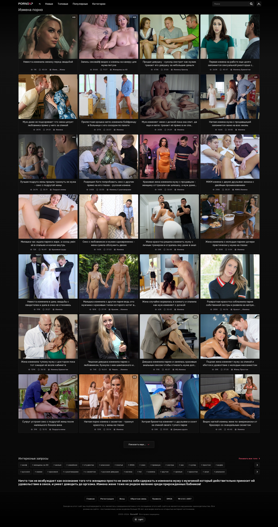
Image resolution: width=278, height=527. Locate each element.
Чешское (116, 370)
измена (151, 472)
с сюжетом (90, 472)
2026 (132, 465)
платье (119, 465)
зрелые (178, 472)
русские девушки (110, 472)
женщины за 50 (41, 465)
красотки (193, 472)
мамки (39, 472)
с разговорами (72, 472)
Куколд (184, 70)
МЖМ (237, 190)
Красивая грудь (59, 250)
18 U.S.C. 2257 (184, 499)
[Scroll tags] (257, 465)
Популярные (80, 3)
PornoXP (134, 514)
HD (176, 370)
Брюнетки (245, 70)
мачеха (128, 472)
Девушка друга (180, 429)
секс (143, 465)
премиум (156, 465)
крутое (165, 472)
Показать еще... (137, 444)
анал (206, 472)
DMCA (169, 499)
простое (207, 465)
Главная (40, 3)
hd (140, 472)
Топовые (63, 3)
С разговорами (124, 190)
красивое (53, 472)
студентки (89, 465)
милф (24, 465)
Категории (98, 3)
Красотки (237, 309)
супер (193, 465)
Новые (49, 3)
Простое (244, 370)
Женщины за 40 (120, 70)
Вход (122, 499)
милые (58, 465)
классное (105, 465)
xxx (182, 465)
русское (26, 472)
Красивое (115, 309)
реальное (220, 472)
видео (220, 465)
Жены (62, 70)
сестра (170, 465)
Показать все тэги (248, 458)
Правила (156, 499)
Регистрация (107, 499)
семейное (72, 465)
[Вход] (258, 3)
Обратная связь (138, 499)
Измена (55, 70)
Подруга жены (59, 190)
